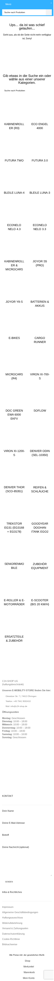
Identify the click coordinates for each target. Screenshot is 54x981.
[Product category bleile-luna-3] (40, 180)
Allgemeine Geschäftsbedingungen (20, 912)
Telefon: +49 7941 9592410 (18, 701)
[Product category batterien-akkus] (40, 291)
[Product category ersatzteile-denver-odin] (40, 440)
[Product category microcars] (14, 364)
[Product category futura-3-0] (40, 148)
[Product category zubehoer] (40, 553)
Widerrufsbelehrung (12, 923)
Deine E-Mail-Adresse (13, 823)
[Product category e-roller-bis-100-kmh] (14, 590)
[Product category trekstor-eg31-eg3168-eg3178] (14, 515)
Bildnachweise (9, 944)
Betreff (5, 835)
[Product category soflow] (40, 398)
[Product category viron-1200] (14, 440)
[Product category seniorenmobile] (14, 553)
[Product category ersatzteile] (14, 626)
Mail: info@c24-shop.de (16, 706)
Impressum (7, 907)
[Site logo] (27, 4)
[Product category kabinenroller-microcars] (14, 253)
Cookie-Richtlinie (11, 939)
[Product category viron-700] (40, 364)
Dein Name (8, 811)
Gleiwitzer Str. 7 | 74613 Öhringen (21, 696)
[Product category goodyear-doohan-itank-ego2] (40, 515)
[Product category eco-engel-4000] (40, 114)
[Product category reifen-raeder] (40, 477)
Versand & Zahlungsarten (15, 928)
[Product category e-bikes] (14, 326)
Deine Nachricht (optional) (15, 847)
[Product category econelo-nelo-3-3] (40, 215)
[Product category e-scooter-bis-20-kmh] (40, 590)
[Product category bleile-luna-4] (14, 180)
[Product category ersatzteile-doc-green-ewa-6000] (14, 402)
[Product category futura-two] (14, 148)
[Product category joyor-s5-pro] (40, 251)
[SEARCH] (49, 12)
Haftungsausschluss (12, 917)
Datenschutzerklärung (13, 934)
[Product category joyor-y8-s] (14, 289)
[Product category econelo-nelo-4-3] (14, 215)
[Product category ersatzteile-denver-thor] (14, 477)
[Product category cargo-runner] (40, 328)
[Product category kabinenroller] (14, 114)
